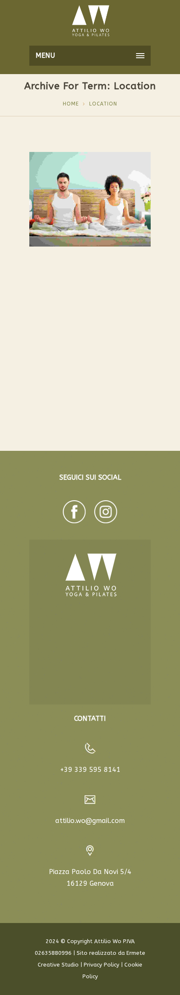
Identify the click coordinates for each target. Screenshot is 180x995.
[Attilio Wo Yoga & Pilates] (90, 21)
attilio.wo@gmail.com (90, 821)
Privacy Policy (101, 965)
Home (71, 104)
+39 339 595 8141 (90, 770)
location (103, 104)
